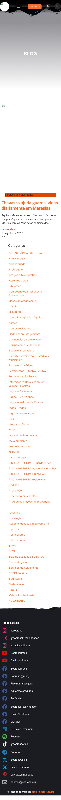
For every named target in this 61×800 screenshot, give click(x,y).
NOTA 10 (14, 452)
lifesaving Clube (19, 424)
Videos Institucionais (21, 595)
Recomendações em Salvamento (29, 523)
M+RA (12, 430)
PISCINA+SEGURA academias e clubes (32, 468)
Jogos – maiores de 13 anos (26, 402)
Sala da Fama (17, 540)
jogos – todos (17, 407)
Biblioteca (15, 286)
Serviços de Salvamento (24, 567)
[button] (18, 6)
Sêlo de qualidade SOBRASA (26, 556)
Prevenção (15, 490)
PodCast (14, 485)
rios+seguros (17, 534)
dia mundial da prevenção (25, 339)
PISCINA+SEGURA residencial (27, 479)
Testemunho (16, 584)
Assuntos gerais (18, 280)
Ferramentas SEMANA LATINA (27, 371)
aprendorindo (17, 264)
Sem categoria (18, 562)
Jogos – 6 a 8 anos (20, 391)
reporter (14, 529)
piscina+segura (18, 457)
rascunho (14, 512)
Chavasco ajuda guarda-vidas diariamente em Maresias (30, 205)
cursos (13, 323)
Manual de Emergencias (23, 435)
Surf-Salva (15, 578)
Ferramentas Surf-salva (23, 376)
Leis (11, 418)
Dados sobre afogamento (24, 334)
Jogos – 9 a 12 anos (21, 396)
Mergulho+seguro (20, 446)
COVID (13, 306)
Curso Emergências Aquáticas (27, 317)
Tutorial (13, 589)
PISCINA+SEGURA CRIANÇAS (27, 474)
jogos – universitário (21, 413)
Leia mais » (8, 229)
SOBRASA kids (18, 573)
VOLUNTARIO (17, 600)
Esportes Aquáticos (21, 365)
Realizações (16, 518)
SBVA (12, 551)
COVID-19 (15, 312)
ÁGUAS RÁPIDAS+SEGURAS (26, 253)
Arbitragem (16, 269)
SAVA (12, 545)
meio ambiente (18, 441)
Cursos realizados (20, 328)
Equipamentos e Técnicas (24, 345)
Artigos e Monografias (23, 275)
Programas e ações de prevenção (29, 501)
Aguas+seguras (18, 258)
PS (10, 507)
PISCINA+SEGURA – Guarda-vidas (30, 463)
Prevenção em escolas (23, 496)
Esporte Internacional (22, 350)
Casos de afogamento (22, 301)
